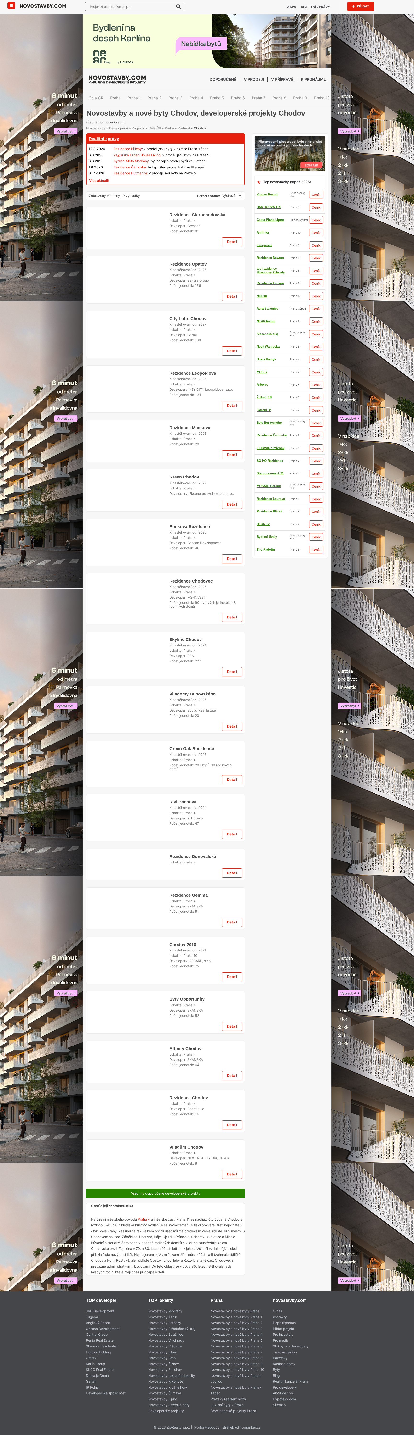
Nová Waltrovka (268, 326)
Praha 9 (300, 97)
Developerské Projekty (127, 146)
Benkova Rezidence (189, 791)
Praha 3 (175, 97)
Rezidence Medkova (189, 604)
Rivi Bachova (182, 1162)
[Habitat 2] (165, 721)
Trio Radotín (266, 403)
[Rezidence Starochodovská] (128, 313)
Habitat (262, 517)
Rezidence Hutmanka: (131, 191)
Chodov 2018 (182, 1410)
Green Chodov (184, 665)
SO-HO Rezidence (270, 377)
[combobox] (231, 214)
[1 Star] (98, 131)
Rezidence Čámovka (272, 453)
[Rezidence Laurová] (165, 970)
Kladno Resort (267, 212)
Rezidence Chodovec (191, 852)
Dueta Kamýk (266, 479)
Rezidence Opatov (188, 355)
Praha (115, 97)
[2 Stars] (122, 131)
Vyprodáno (103, 1101)
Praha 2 (154, 97)
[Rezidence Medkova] (128, 623)
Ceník (316, 213)
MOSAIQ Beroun (269, 263)
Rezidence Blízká (269, 491)
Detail (232, 333)
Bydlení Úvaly (267, 352)
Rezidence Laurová (271, 301)
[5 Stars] (194, 131)
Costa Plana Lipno (270, 238)
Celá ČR (96, 97)
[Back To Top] (401, 1429)
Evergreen (264, 466)
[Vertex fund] (290, 157)
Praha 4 (196, 97)
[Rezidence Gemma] (128, 1368)
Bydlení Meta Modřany (131, 179)
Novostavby (95, 146)
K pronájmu (314, 79)
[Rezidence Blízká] (165, 1279)
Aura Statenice (267, 339)
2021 (202, 1416)
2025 (202, 361)
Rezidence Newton (270, 555)
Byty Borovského (269, 428)
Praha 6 (238, 97)
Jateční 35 (264, 314)
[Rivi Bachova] (128, 1181)
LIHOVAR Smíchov (270, 542)
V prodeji (254, 79)
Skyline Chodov (184, 913)
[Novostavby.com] (43, 6)
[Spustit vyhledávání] (178, 6)
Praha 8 (279, 97)
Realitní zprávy (315, 7)
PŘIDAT (363, 6)
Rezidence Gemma (188, 1349)
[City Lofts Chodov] (128, 436)
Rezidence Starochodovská (197, 294)
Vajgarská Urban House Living (137, 173)
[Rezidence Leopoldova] (128, 562)
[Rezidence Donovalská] (128, 1242)
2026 (202, 797)
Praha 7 (258, 97)
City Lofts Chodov (187, 416)
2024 (202, 919)
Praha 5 (217, 97)
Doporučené (223, 79)
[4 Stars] (170, 131)
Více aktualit (99, 198)
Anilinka (263, 250)
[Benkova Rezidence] (128, 810)
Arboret (262, 390)
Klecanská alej (267, 441)
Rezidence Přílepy (128, 167)
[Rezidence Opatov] (128, 374)
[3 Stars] (146, 131)
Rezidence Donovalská (192, 1223)
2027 (202, 422)
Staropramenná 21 (270, 365)
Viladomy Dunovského (191, 1040)
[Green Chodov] (128, 684)
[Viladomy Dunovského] (128, 1059)
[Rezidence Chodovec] (128, 871)
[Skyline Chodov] (128, 932)
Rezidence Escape (270, 415)
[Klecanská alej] (165, 224)
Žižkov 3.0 (264, 276)
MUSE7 (262, 288)
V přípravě (282, 79)
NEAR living (266, 504)
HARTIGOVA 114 (269, 225)
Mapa (291, 7)
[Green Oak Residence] (128, 1120)
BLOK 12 (263, 529)
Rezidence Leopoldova (192, 542)
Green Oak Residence (191, 1101)
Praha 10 (322, 97)
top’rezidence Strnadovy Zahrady (271, 567)
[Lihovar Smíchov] (165, 473)
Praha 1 (134, 97)
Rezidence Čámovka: (130, 185)
